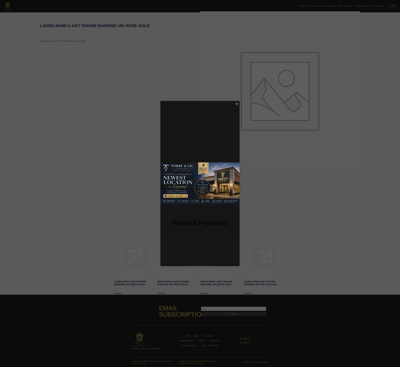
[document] (200, 183)
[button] (237, 104)
